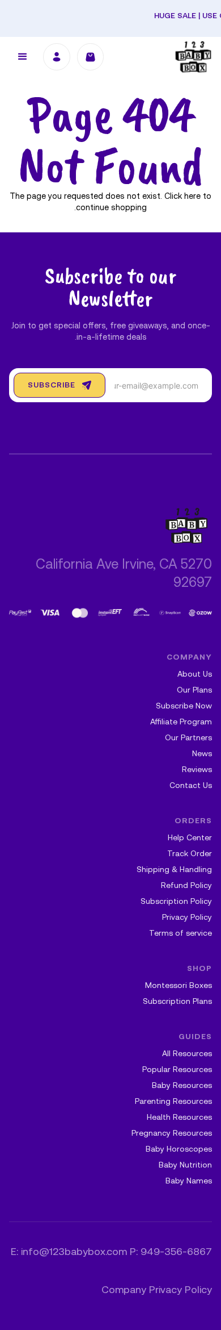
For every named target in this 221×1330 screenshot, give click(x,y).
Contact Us (190, 786)
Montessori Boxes (178, 986)
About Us (194, 674)
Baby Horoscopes (179, 1149)
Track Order (189, 854)
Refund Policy (186, 886)
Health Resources (179, 1118)
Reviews (197, 770)
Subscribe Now (184, 706)
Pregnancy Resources (171, 1133)
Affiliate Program (181, 722)
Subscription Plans (177, 1002)
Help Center (190, 838)
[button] (22, 56)
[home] (193, 57)
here (192, 197)
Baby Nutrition (185, 1165)
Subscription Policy (176, 902)
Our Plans (194, 690)
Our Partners (188, 738)
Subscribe (51, 385)
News (202, 754)
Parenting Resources (173, 1102)
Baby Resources (182, 1086)
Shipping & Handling (174, 870)
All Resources (187, 1054)
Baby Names (188, 1181)
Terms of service (180, 933)
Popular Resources (177, 1070)
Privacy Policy (187, 918)
